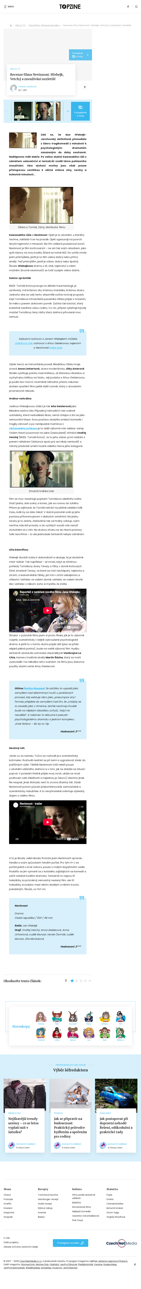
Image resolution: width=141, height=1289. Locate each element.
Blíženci (120, 1040)
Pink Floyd (77, 1220)
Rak (104, 1040)
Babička (76, 1202)
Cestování (105, 1113)
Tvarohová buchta (48, 1194)
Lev (88, 1040)
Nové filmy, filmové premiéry (44, 25)
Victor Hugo (112, 1212)
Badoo (41, 1217)
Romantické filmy (81, 1207)
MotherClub (42, 1264)
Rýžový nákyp (45, 1208)
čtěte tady (55, 347)
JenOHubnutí (70, 1267)
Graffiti (7, 1203)
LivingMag (46, 1267)
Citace (7, 1194)
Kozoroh (73, 1023)
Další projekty (11, 1242)
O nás (7, 1238)
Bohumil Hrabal (114, 1208)
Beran (73, 1040)
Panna (41, 1023)
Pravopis (8, 1199)
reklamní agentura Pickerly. (113, 1261)
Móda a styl (14, 1113)
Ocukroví (57, 1267)
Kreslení (8, 1208)
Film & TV (20, 25)
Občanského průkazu (23, 428)
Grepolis (8, 1217)
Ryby (89, 1023)
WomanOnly (28, 1264)
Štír (120, 1023)
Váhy (57, 1040)
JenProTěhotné (68, 1264)
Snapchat (9, 1212)
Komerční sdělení (26, 1144)
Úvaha (109, 1199)
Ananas (42, 1212)
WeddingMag (33, 1267)
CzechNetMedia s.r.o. (30, 1261)
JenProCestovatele (14, 1267)
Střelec (104, 1023)
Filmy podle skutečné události (83, 1196)
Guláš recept (45, 1203)
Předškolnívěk (85, 1264)
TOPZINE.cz (11, 25)
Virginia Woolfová (115, 1217)
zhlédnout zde (23, 343)
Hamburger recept (48, 1199)
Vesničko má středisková (85, 1215)
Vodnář (41, 1040)
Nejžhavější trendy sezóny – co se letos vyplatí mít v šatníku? (23, 1125)
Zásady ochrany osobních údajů (21, 1246)
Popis (109, 1194)
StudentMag (109, 1264)
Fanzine (98, 1264)
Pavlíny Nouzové (34, 688)
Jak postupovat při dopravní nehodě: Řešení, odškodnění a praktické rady (116, 1125)
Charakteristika (114, 1203)
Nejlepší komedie (81, 1211)
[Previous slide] (9, 111)
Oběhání (54, 1264)
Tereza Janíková (27, 86)
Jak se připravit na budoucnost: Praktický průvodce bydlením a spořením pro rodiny (70, 1127)
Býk (57, 1023)
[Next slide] (65, 111)
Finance (58, 1113)
